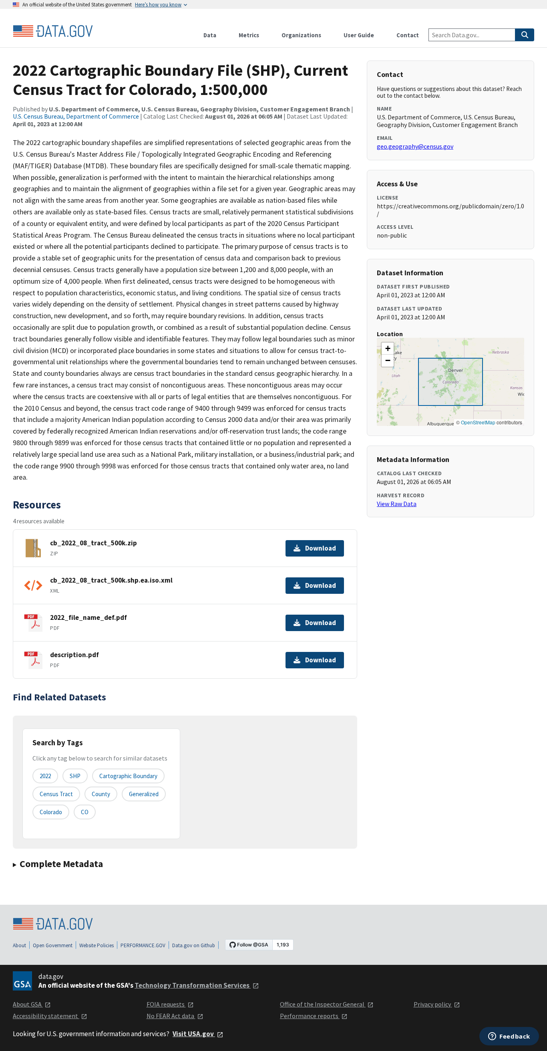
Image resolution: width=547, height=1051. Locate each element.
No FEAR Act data (171, 1016)
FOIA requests (166, 1004)
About (19, 945)
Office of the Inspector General (323, 1004)
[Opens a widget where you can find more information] (509, 1037)
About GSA (28, 1004)
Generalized (144, 794)
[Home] (53, 31)
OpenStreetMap (478, 422)
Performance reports (310, 1016)
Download (320, 548)
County (101, 794)
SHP (75, 776)
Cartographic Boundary (128, 776)
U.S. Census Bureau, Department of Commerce (76, 116)
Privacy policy (433, 1004)
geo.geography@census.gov (415, 146)
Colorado (51, 812)
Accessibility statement (46, 1016)
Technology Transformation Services (193, 985)
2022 (45, 776)
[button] (388, 349)
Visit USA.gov (194, 1033)
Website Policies (96, 945)
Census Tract (56, 794)
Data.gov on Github (193, 945)
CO (84, 812)
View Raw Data (396, 504)
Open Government (52, 945)
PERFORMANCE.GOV (143, 945)
